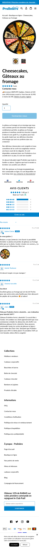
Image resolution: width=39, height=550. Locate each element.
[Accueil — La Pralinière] (10, 8)
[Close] (37, 535)
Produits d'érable (10, 390)
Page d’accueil (9, 449)
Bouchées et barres (11, 367)
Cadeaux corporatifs (11, 362)
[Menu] (35, 8)
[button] (7, 86)
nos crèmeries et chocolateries (24, 174)
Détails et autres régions (22, 97)
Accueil (5, 15)
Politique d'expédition (12, 428)
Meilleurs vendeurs (11, 356)
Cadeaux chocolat (10, 379)
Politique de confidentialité (14, 434)
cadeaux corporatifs (11, 472)
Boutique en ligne (15, 15)
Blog (5, 478)
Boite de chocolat (10, 373)
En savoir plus (21, 540)
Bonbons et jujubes (11, 385)
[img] (5, 228)
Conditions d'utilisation (12, 417)
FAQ (5, 406)
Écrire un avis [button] (19, 215)
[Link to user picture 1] (5, 254)
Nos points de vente (11, 461)
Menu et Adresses (10, 466)
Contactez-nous (10, 411)
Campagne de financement (14, 483)
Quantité (5, 104)
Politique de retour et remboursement (18, 423)
